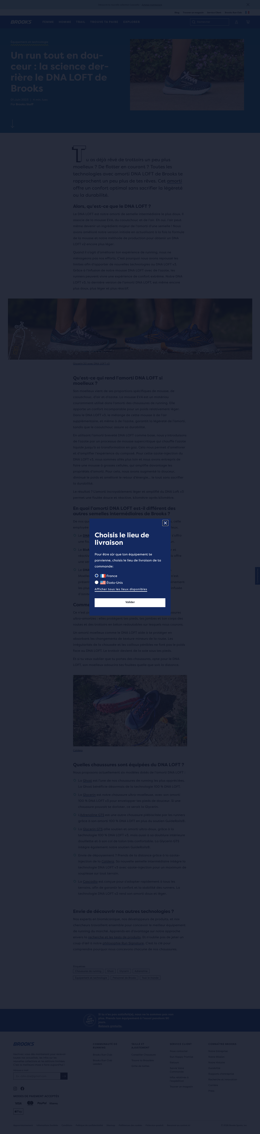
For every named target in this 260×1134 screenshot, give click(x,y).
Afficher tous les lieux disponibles (121, 589)
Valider (130, 602)
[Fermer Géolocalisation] (165, 523)
